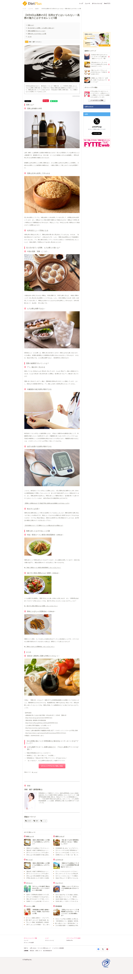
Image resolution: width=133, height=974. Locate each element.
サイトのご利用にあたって (44, 948)
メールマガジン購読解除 (58, 948)
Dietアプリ (107, 3)
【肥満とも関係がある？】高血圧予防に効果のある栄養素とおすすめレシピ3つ (46, 503)
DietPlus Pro (69, 940)
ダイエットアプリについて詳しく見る (52, 766)
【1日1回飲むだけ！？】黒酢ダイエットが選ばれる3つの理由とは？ (43, 525)
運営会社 (32, 950)
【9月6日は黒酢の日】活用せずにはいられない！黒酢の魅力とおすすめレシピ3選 (61, 8)
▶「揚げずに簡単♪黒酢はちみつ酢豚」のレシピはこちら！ (41, 606)
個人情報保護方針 (47, 950)
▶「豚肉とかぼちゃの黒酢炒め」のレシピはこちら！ (39, 646)
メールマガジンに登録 (96, 100)
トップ (81, 3)
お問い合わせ (33, 948)
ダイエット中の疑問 (29, 942)
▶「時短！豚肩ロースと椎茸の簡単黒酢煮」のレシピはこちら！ (42, 567)
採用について (38, 950)
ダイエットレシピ (97, 3)
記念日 (37, 8)
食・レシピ (34, 772)
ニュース (87, 3)
